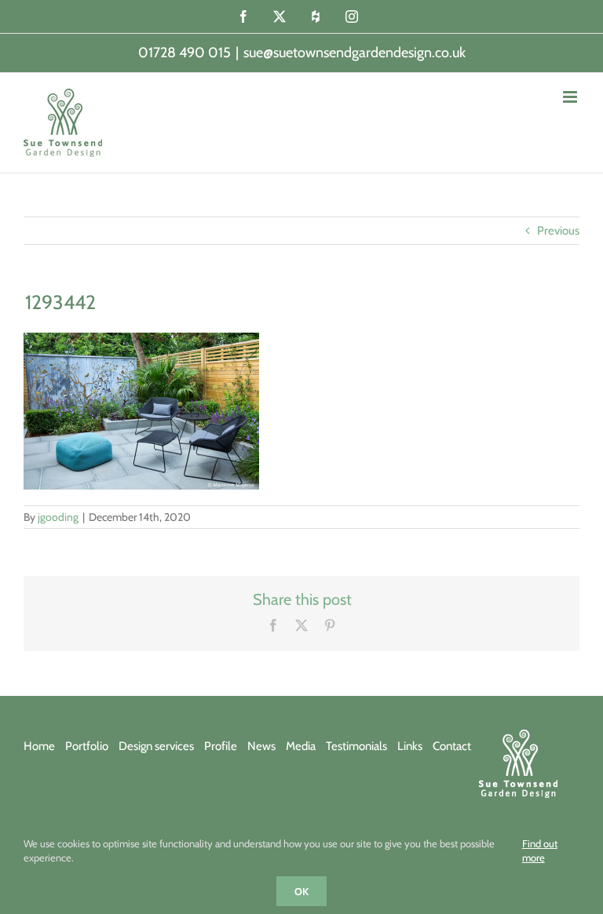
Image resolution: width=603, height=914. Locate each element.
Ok (301, 891)
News (261, 746)
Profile (220, 746)
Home (39, 746)
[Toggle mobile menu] (571, 97)
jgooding (58, 517)
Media (301, 746)
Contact (452, 746)
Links (409, 746)
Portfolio (86, 746)
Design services (156, 746)
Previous (558, 231)
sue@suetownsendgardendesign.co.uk (354, 52)
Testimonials (356, 746)
